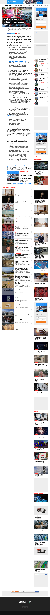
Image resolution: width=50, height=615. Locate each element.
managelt (22, 183)
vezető (15, 184)
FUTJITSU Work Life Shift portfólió (17, 61)
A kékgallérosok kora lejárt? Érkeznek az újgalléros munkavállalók (26, 173)
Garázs (37, 5)
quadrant (29, 183)
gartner (18, 183)
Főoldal (15, 609)
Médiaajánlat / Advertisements (22, 609)
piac (27, 183)
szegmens (8, 184)
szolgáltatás (11, 184)
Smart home (33, 5)
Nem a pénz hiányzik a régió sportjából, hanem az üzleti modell (26, 175)
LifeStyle (28, 5)
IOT (39, 5)
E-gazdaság (20, 5)
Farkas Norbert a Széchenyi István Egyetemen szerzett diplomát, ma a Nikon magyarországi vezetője (25, 178)
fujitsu (15, 183)
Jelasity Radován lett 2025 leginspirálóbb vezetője (24, 181)
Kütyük (16, 5)
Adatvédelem (34, 609)
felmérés (12, 183)
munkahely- (25, 183)
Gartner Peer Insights (10, 115)
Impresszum (29, 609)
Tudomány (24, 5)
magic (20, 183)
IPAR (41, 5)
